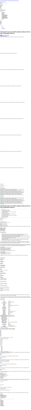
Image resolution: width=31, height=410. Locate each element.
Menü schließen (3, 10)
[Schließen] (0, 187)
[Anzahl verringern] (1, 227)
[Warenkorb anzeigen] (0, 24)
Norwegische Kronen (4, 17)
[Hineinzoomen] (4, 188)
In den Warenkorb (3, 228)
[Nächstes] (2, 184)
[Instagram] (1, 377)
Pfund (3, 13)
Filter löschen (2, 405)
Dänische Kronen (4, 16)
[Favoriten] (0, 23)
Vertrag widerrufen (27, 379)
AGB (3, 379)
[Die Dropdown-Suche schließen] (2, 4)
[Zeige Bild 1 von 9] (0, 185)
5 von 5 (2, 219)
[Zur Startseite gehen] (0, 20)
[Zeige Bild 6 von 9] (4, 185)
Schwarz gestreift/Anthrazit (9, 215)
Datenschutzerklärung (16, 379)
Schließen (2, 394)
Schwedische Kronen (4, 15)
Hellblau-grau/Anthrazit (9, 214)
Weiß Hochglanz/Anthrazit (5, 216)
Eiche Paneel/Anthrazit (9, 211)
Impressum (1, 379)
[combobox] (3, 3)
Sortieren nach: (2, 351)
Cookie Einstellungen (22, 379)
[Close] (0, 391)
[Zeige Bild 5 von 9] (3, 185)
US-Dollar (3, 12)
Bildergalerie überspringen (3, 36)
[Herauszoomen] (1, 188)
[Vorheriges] (1, 184)
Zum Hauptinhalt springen (3, 0)
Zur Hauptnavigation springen (15, 0)
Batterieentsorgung (6, 379)
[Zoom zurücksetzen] (2, 188)
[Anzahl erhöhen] (5, 227)
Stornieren (2, 388)
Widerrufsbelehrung (11, 379)
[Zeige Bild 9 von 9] (6, 185)
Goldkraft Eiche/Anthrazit (5, 212)
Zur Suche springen (9, 0)
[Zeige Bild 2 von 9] (1, 185)
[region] (15, 120)
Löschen (4, 388)
